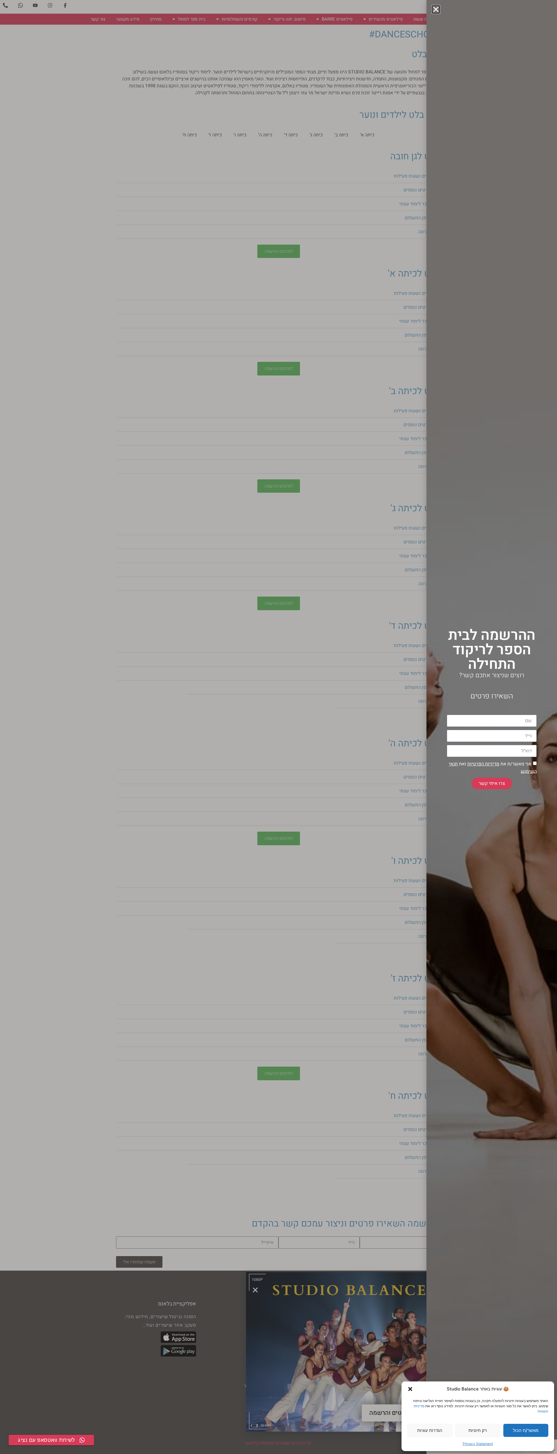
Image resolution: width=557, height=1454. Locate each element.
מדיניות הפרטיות (483, 764)
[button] (410, 1389)
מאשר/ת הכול (525, 1430)
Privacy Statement (478, 1444)
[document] (278, 727)
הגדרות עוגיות (429, 1430)
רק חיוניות (478, 1430)
